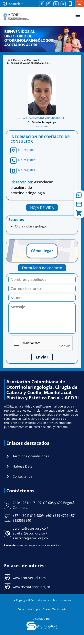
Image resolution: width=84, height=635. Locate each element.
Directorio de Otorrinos (25, 59)
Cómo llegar (42, 250)
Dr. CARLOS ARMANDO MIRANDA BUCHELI (28, 63)
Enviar (42, 357)
